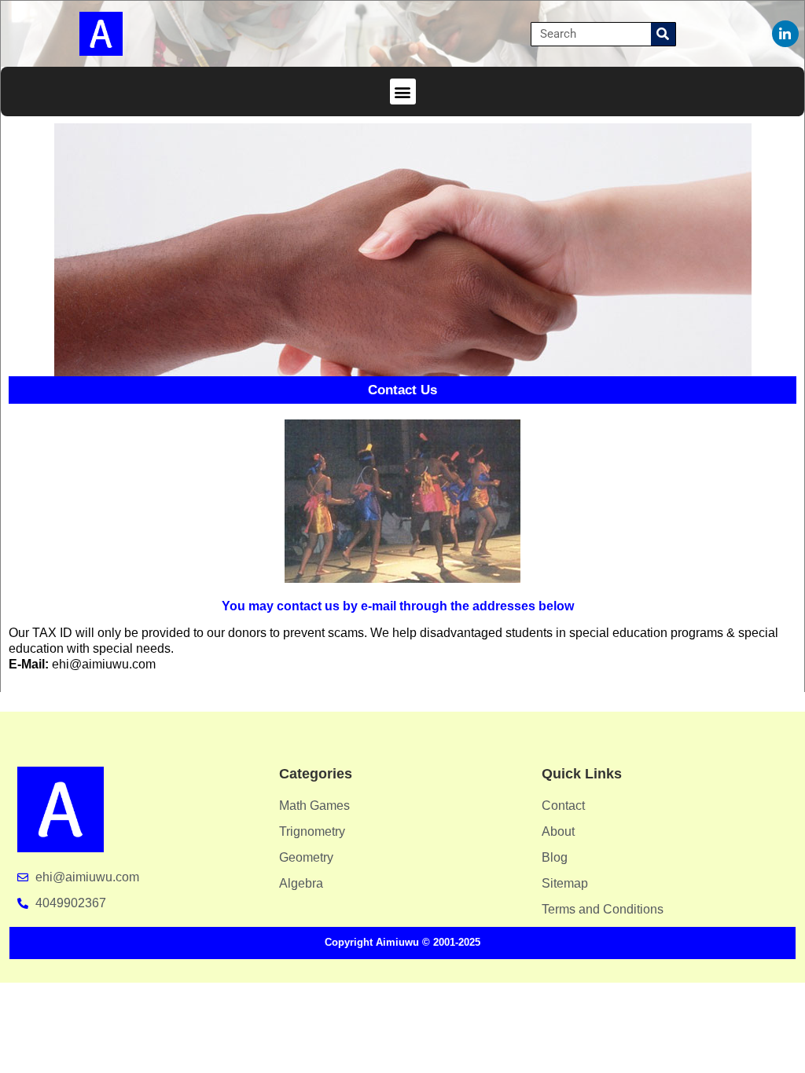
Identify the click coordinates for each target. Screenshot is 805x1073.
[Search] (663, 34)
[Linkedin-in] (785, 33)
